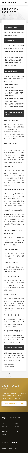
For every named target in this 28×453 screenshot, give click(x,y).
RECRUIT (17, 429)
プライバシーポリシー (14, 448)
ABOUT (17, 423)
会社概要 (4, 448)
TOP (3, 423)
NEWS (16, 431)
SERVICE (4, 426)
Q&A (3, 429)
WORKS (17, 426)
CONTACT (5, 434)
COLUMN (4, 431)
